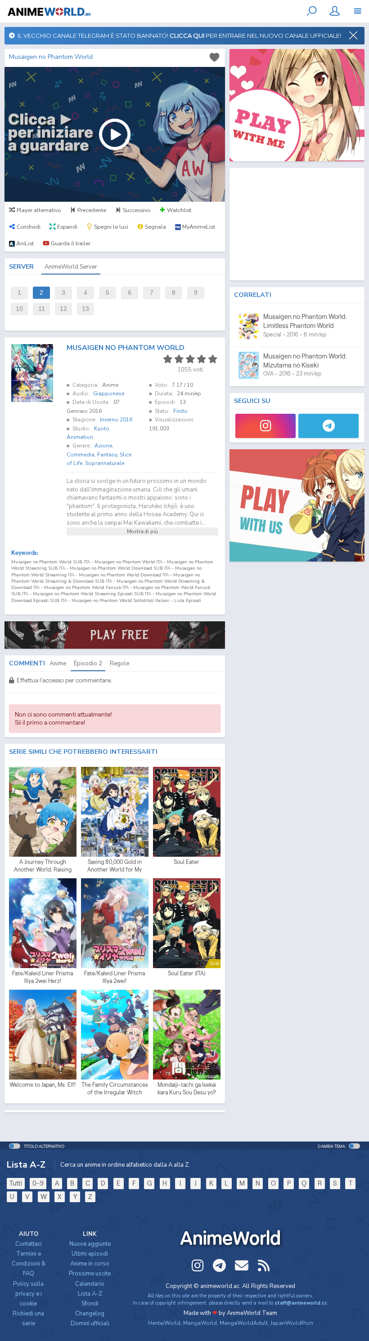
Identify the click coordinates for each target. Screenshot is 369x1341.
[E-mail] (242, 1265)
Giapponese (108, 393)
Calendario (89, 1284)
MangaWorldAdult (244, 1323)
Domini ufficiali (90, 1323)
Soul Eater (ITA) (186, 973)
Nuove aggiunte (90, 1244)
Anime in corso (89, 1264)
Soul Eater (186, 862)
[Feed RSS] (264, 1265)
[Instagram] (265, 426)
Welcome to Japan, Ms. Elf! (42, 1084)
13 (85, 308)
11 (41, 308)
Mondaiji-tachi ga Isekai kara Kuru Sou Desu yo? (187, 1088)
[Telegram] (328, 426)
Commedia (80, 454)
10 (19, 308)
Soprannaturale (104, 463)
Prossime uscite (90, 1274)
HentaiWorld (164, 1323)
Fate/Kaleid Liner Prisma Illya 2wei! (114, 977)
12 (63, 308)
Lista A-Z (90, 1294)
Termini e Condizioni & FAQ (28, 1264)
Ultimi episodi (90, 1254)
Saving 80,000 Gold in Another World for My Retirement (114, 866)
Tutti (15, 1183)
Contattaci (28, 1244)
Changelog (89, 1314)
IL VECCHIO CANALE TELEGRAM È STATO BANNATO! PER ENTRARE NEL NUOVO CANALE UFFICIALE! (178, 35)
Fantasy (107, 454)
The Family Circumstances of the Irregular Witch (114, 1088)
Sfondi (90, 1304)
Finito (180, 411)
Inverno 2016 (116, 419)
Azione (103, 445)
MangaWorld (200, 1323)
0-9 (38, 1183)
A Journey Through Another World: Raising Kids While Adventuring (42, 866)
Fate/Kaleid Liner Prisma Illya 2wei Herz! (42, 977)
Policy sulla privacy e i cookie (28, 1294)
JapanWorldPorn (291, 1323)
